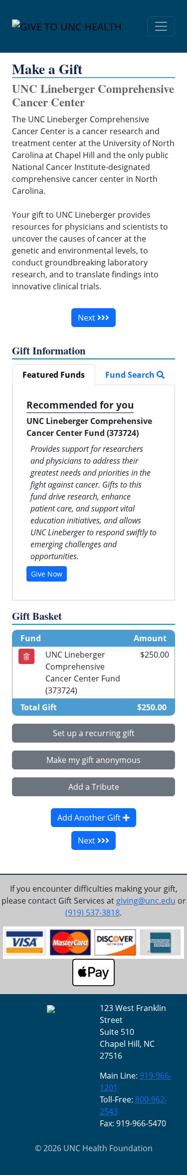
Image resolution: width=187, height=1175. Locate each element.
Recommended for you (80, 405)
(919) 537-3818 (92, 912)
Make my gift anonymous (93, 760)
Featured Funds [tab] (53, 374)
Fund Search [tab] (131, 374)
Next (87, 317)
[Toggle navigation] (161, 26)
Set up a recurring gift (94, 733)
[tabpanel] (93, 492)
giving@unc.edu (146, 900)
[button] (26, 656)
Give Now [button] (46, 574)
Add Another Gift (90, 817)
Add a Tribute (93, 786)
